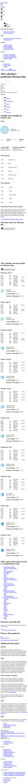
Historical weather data (9, 54)
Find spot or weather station (9, 630)
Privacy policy (7, 65)
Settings (8, 26)
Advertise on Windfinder (10, 56)
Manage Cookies (8, 58)
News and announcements (10, 57)
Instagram (22, 773)
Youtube (22, 775)
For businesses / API (9, 49)
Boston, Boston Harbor (12, 219)
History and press (8, 46)
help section (13, 692)
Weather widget (7, 39)
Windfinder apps (8, 45)
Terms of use (7, 64)
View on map (6, 70)
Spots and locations (8, 33)
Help (7, 24)
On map (3, 94)
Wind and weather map (9, 31)
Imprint (5, 66)
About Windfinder (8, 47)
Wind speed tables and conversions (12, 38)
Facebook (14, 70)
